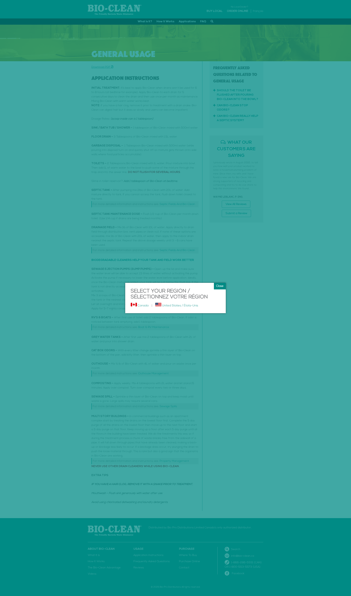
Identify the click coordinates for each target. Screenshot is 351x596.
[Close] (220, 286)
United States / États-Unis (179, 305)
